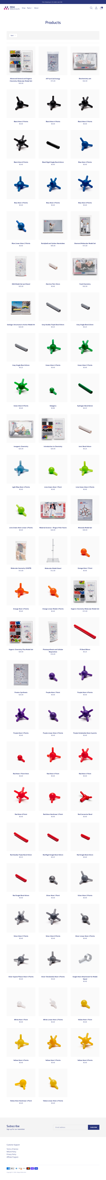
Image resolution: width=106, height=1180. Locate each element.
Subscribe (93, 1127)
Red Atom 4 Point (53, 774)
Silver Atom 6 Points (53, 936)
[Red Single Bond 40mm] (21, 877)
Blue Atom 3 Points (85, 162)
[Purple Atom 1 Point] (53, 674)
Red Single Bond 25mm (85, 855)
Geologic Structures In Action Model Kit (21, 324)
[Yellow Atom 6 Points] (85, 1042)
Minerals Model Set (85, 528)
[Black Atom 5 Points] (85, 103)
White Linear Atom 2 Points (53, 1019)
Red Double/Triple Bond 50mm (21, 855)
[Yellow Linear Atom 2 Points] (53, 1083)
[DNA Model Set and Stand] (21, 266)
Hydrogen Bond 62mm (85, 406)
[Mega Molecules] (11, 8)
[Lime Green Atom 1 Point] (53, 469)
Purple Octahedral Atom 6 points (85, 733)
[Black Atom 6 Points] (21, 144)
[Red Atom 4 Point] (53, 755)
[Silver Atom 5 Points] (21, 918)
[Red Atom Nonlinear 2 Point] (53, 796)
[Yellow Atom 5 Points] (53, 1042)
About (36, 8)
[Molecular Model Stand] (53, 550)
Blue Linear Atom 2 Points (21, 243)
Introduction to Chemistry (53, 446)
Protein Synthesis (21, 692)
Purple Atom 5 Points (20, 733)
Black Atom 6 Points (21, 162)
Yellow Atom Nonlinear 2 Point (21, 1101)
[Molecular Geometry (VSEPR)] (21, 550)
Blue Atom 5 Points (53, 203)
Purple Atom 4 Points (85, 692)
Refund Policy (11, 1152)
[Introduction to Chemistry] (53, 428)
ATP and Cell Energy (53, 79)
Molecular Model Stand (53, 568)
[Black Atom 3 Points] (21, 103)
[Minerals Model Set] (85, 509)
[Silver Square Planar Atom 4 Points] (21, 958)
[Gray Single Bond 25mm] (85, 306)
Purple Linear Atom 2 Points (53, 733)
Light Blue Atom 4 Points (21, 487)
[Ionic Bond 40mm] (85, 428)
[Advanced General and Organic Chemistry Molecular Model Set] (21, 60)
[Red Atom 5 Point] (85, 755)
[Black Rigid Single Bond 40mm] (53, 144)
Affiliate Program (12, 1157)
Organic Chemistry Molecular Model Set (85, 609)
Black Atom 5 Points (85, 121)
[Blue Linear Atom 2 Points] (21, 225)
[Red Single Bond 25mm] (85, 837)
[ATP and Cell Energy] (53, 60)
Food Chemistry (85, 284)
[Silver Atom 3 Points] (85, 877)
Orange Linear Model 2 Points (53, 609)
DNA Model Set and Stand (21, 284)
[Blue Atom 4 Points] (21, 185)
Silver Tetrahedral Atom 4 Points (53, 977)
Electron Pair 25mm (53, 284)
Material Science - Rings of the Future (53, 528)
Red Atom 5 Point (85, 774)
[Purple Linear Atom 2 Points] (53, 715)
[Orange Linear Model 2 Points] (53, 591)
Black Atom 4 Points (53, 121)
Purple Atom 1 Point (53, 692)
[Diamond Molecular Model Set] (85, 225)
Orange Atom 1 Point (85, 568)
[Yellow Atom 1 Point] (85, 1001)
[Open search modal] (91, 8)
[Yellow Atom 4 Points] (21, 1042)
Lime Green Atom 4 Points (85, 487)
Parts (29, 8)
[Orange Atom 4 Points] (21, 591)
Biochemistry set (85, 78)
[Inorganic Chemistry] (21, 428)
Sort (12, 35)
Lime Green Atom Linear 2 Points (21, 528)
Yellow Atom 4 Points (21, 1060)
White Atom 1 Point (21, 1019)
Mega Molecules (21, 1172)
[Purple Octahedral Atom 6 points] (85, 715)
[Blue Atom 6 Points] (85, 185)
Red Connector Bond (85, 814)
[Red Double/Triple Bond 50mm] (21, 837)
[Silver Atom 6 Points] (53, 918)
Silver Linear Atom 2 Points (85, 936)
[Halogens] (53, 388)
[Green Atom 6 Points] (21, 388)
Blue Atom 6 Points (85, 203)
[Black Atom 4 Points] (53, 103)
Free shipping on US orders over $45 (52, 2)
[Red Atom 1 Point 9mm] (21, 755)
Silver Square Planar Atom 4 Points (21, 977)
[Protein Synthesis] (21, 674)
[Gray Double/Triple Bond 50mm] (53, 306)
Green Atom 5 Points (85, 365)
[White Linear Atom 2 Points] (53, 1001)
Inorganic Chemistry (21, 446)
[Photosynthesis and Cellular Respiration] (53, 631)
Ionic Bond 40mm (85, 446)
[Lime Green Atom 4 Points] (85, 469)
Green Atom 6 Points (21, 406)
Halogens (53, 406)
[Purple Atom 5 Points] (21, 715)
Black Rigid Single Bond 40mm (53, 162)
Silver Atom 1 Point (53, 895)
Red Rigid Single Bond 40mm (53, 855)
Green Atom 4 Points (53, 365)
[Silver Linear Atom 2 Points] (85, 918)
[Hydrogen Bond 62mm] (85, 388)
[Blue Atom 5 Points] (53, 185)
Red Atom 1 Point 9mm (21, 774)
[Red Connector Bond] (85, 796)
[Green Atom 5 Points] (85, 347)
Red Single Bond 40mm (21, 895)
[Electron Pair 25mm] (53, 266)
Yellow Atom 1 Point (85, 1019)
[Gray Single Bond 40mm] (21, 347)
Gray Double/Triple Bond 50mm (53, 324)
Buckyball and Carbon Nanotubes (53, 243)
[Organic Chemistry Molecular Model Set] (85, 591)
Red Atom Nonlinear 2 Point (53, 814)
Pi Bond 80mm (85, 649)
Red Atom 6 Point (21, 814)
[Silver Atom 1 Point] (53, 877)
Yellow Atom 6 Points (85, 1060)
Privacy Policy (11, 1154)
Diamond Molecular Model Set (85, 243)
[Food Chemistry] (85, 266)
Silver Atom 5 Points (21, 936)
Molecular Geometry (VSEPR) (21, 568)
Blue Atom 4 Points (21, 203)
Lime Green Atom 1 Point (53, 487)
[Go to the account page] (96, 8)
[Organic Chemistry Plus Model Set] (21, 631)
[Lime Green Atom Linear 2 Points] (21, 509)
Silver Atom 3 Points (85, 895)
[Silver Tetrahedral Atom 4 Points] (53, 958)
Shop (23, 8)
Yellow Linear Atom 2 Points (53, 1101)
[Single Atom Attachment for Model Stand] (85, 958)
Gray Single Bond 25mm (85, 324)
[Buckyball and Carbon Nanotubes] (53, 225)
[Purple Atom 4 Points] (85, 674)
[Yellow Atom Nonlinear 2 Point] (21, 1083)
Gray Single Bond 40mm (20, 365)
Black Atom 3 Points (21, 121)
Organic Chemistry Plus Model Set (21, 649)
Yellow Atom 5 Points (53, 1060)
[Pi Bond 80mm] (85, 631)
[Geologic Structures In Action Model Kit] (21, 306)
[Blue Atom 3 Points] (85, 144)
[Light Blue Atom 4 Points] (21, 469)
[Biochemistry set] (85, 60)
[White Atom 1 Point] (21, 1001)
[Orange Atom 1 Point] (85, 550)
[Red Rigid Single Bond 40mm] (53, 837)
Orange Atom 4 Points (21, 609)
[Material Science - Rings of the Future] (53, 509)
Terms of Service (12, 1149)
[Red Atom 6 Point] (21, 796)
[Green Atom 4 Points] (53, 347)
